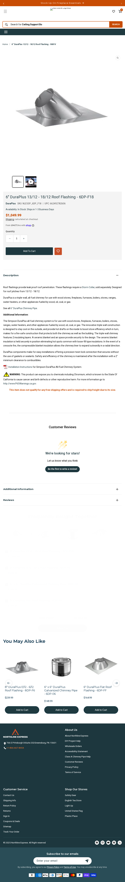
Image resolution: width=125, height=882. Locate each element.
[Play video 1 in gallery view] (31, 182)
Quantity (10, 231)
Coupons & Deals (11, 821)
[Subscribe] (87, 861)
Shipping (10, 219)
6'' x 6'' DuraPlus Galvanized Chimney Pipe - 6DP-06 (44, 584)
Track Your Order (11, 831)
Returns (7, 810)
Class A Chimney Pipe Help (78, 756)
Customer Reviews (74, 761)
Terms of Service (73, 772)
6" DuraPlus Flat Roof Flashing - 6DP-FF (36, 600)
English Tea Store (73, 800)
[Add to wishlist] (113, 11)
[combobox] (55, 24)
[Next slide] (116, 683)
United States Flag (74, 810)
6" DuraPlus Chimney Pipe (24, 308)
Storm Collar (88, 287)
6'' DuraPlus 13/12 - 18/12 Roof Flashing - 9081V (34, 44)
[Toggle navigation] (6, 32)
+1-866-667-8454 (15, 747)
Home (5, 44)
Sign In (6, 816)
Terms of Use (70, 867)
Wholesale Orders (73, 746)
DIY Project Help (73, 741)
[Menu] (5, 11)
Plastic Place (71, 816)
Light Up (69, 805)
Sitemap (7, 826)
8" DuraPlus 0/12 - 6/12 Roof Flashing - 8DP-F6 (40, 567)
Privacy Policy (71, 767)
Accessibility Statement (76, 751)
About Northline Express (76, 735)
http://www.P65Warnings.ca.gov (19, 383)
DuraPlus (11, 203)
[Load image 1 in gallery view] (18, 182)
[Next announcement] (121, 3)
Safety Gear (70, 795)
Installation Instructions (20, 367)
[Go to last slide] (9, 683)
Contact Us (8, 795)
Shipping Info (9, 800)
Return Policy (9, 805)
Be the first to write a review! (62, 469)
